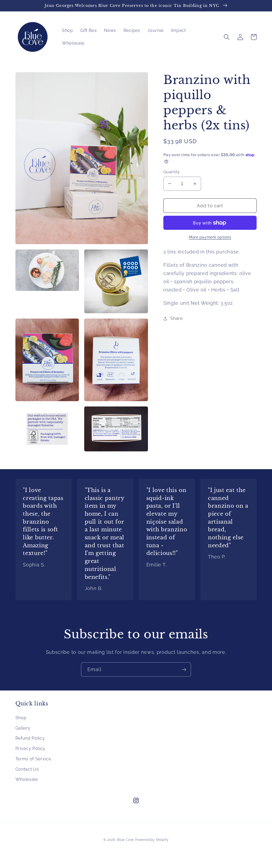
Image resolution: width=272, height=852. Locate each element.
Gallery (23, 728)
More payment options (210, 237)
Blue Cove (125, 840)
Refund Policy (30, 738)
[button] (227, 37)
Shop (21, 717)
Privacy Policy (30, 748)
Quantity (171, 171)
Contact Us (27, 769)
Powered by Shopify (152, 840)
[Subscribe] (184, 669)
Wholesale (26, 779)
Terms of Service (33, 758)
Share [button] (176, 318)
